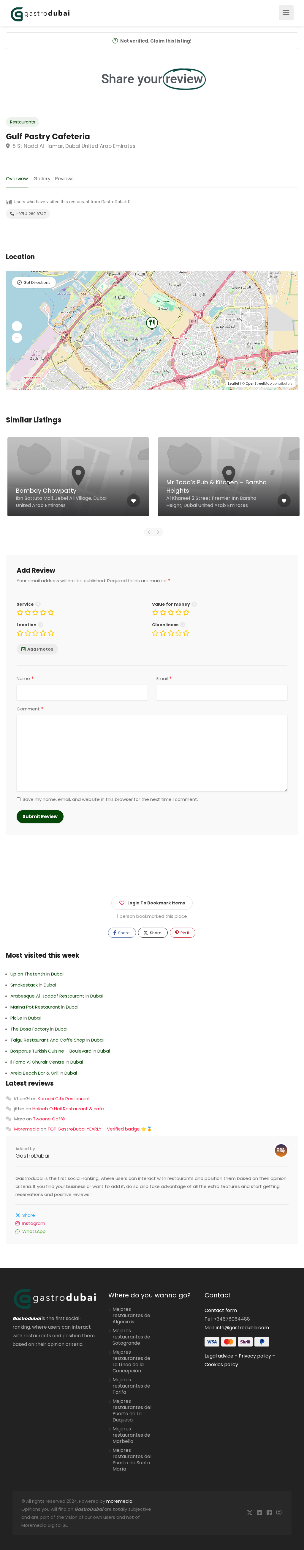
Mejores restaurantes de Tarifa (131, 1386)
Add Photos (40, 649)
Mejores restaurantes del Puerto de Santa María (132, 1459)
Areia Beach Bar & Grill (34, 1073)
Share (123, 933)
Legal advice (219, 1355)
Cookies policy (221, 1364)
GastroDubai (32, 1155)
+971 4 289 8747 (30, 214)
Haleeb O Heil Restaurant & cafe (68, 1109)
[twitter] (249, 1513)
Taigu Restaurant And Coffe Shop (47, 1040)
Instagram (33, 1223)
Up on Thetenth (27, 974)
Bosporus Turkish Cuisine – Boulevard (50, 1051)
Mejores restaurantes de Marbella (131, 1435)
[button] (17, 326)
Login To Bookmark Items (156, 903)
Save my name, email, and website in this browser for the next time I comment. (110, 799)
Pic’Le (16, 1018)
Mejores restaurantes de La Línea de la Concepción (131, 1361)
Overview (17, 178)
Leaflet (233, 383)
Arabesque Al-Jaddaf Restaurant (47, 996)
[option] (95, 481)
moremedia (119, 1501)
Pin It (184, 933)
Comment (30, 709)
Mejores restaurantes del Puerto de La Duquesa (132, 1410)
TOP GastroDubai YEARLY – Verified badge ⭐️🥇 (100, 1129)
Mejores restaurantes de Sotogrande (131, 1337)
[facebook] (269, 1513)
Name (25, 678)
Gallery (42, 178)
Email (164, 678)
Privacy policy (255, 1355)
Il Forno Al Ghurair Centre (37, 1062)
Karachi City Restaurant (64, 1098)
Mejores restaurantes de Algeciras (131, 1315)
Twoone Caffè (49, 1119)
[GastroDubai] (40, 13)
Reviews (64, 178)
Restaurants (22, 122)
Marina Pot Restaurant (35, 1007)
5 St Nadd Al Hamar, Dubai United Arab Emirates (73, 146)
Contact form (221, 1310)
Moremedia (26, 1129)
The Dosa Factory (29, 1029)
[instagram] (279, 1513)
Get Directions (36, 282)
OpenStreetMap (259, 383)
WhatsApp (34, 1231)
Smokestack (24, 985)
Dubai (57, 974)
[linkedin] (259, 1513)
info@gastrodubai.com (242, 1327)
